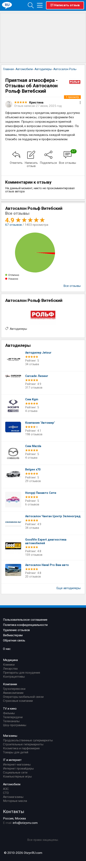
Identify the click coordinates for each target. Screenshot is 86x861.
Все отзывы (72, 286)
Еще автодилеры (68, 588)
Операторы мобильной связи (23, 697)
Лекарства (10, 668)
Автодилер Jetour (38, 352)
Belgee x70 (32, 469)
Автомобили (11, 784)
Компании (10, 684)
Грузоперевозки (14, 689)
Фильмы (9, 713)
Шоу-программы (14, 725)
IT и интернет (12, 760)
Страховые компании (18, 701)
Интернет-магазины (17, 764)
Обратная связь (14, 640)
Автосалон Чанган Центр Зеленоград (53, 516)
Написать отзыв (67, 5)
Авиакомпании (13, 693)
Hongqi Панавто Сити (40, 493)
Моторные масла (15, 801)
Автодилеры (18, 329)
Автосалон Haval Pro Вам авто (47, 565)
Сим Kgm (31, 399)
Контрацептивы (14, 676)
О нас (7, 649)
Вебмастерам (13, 635)
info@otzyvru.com (25, 823)
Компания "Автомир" (40, 423)
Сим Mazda (33, 446)
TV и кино (10, 708)
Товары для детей (15, 752)
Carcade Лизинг (36, 376)
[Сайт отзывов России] (7, 5)
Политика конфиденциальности (25, 625)
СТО (6, 793)
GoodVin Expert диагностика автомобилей (45, 541)
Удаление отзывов (16, 630)
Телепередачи (13, 717)
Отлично (13, 274)
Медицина (10, 660)
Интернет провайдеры (18, 768)
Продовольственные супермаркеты (28, 740)
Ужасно (13, 278)
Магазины (10, 736)
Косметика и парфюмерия (21, 748)
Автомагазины (13, 797)
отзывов (13, 225)
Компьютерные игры (17, 776)
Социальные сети (15, 772)
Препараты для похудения (21, 672)
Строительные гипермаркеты (23, 744)
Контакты (13, 811)
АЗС (6, 789)
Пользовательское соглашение (25, 619)
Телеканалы (11, 721)
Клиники (9, 664)
